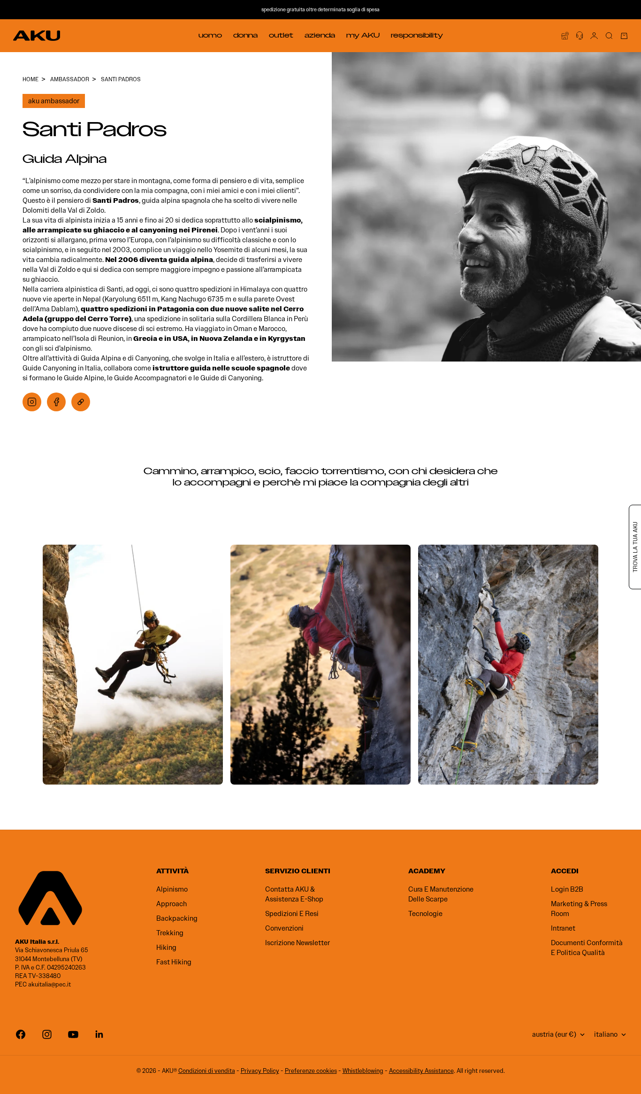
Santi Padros (121, 79)
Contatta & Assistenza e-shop (294, 894)
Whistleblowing (363, 1070)
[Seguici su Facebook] (20, 1034)
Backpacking (177, 918)
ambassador (69, 79)
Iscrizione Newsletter (297, 943)
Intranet (563, 928)
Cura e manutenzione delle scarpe (440, 894)
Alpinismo (172, 889)
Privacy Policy (260, 1070)
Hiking (166, 947)
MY (363, 35)
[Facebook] (56, 402)
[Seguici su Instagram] (47, 1034)
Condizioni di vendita (206, 1070)
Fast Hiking (173, 962)
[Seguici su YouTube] (73, 1034)
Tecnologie (425, 913)
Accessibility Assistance (421, 1070)
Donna (245, 35)
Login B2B (567, 889)
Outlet (281, 35)
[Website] (80, 402)
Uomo (210, 35)
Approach (171, 904)
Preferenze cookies (311, 1070)
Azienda (320, 35)
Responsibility (417, 35)
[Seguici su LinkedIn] (99, 1034)
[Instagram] (32, 402)
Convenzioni (284, 928)
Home (30, 79)
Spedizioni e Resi (292, 913)
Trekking (169, 933)
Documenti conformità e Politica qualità (587, 948)
